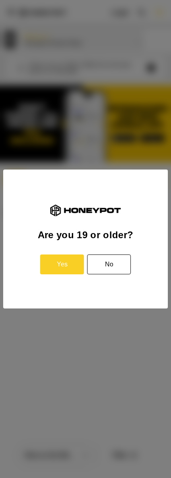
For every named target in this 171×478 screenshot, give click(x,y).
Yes (62, 264)
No (109, 264)
